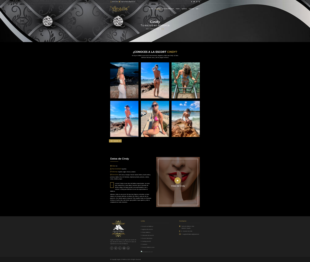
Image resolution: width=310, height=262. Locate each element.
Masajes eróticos (168, 8)
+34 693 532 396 (187, 231)
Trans (178, 8)
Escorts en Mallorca (147, 226)
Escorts (157, 8)
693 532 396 (115, 1)
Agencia (184, 8)
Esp (197, 8)
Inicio (151, 8)
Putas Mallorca (146, 232)
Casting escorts (146, 241)
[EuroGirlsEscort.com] (147, 251)
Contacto (144, 244)
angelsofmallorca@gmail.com (128, 1)
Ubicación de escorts (148, 235)
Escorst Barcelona (147, 238)
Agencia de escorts (147, 229)
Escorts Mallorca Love (148, 247)
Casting (191, 8)
